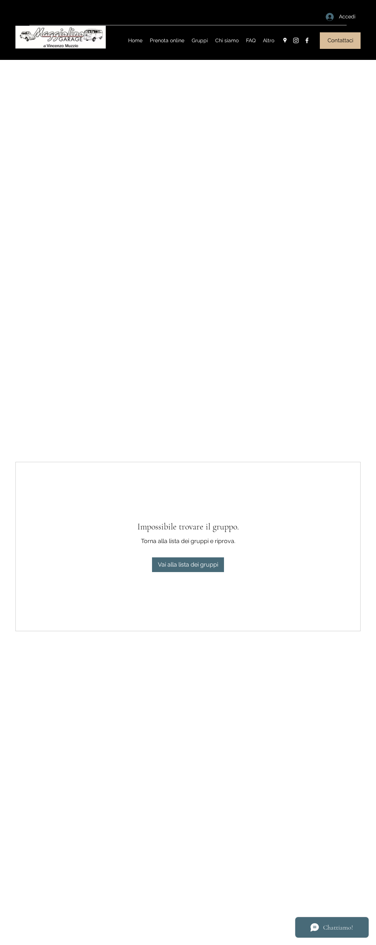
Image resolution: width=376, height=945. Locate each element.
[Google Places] (285, 40)
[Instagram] (296, 40)
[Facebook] (307, 40)
